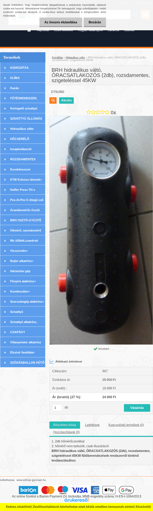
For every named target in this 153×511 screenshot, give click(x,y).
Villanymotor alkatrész (25, 342)
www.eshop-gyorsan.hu (31, 479)
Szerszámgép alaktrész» (27, 301)
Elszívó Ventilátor (22, 352)
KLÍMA (15, 78)
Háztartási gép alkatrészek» (20, 272)
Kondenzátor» (20, 291)
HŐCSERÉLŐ (19, 139)
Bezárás (95, 22)
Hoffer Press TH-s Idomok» (22, 191)
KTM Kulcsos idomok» (26, 179)
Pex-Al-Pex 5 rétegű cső (26, 200)
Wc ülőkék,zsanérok (24, 240)
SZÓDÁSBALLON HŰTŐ (27, 362)
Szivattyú (16, 311)
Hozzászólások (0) (66, 432)
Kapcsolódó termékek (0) (126, 425)
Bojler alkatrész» (21, 261)
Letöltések (92, 425)
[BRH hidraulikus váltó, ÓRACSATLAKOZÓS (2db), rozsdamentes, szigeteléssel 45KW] (101, 117)
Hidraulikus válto (22, 128)
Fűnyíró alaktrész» (23, 281)
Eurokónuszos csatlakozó (20, 171)
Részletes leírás (64, 425)
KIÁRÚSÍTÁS (19, 67)
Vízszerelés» (19, 250)
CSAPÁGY (17, 332)
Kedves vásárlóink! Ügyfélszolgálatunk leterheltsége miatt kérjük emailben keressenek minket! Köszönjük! (78, 506)
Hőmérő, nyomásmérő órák (25, 232)
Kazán (14, 88)
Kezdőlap (57, 57)
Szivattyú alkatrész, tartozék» (23, 323)
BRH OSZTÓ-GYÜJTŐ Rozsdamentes (25, 222)
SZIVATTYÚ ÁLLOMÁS (26, 118)
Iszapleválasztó (20, 149)
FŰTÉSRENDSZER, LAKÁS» (23, 99)
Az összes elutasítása (60, 22)
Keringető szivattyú (23, 108)
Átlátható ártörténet (68, 361)
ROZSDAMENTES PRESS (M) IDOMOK (24, 161)
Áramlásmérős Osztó (25, 210)
